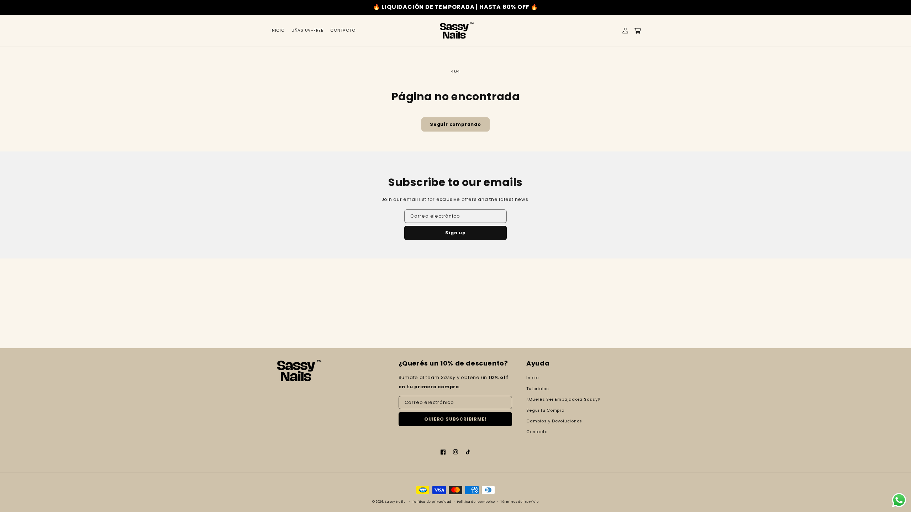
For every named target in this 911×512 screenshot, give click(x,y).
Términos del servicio (519, 502)
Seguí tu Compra (545, 410)
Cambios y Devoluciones (554, 421)
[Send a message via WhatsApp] (899, 500)
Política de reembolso (476, 502)
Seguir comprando (455, 124)
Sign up (455, 233)
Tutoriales (537, 388)
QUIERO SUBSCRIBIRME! (455, 419)
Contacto (536, 431)
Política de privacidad (432, 502)
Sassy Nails (395, 502)
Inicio (532, 377)
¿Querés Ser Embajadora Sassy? (563, 399)
